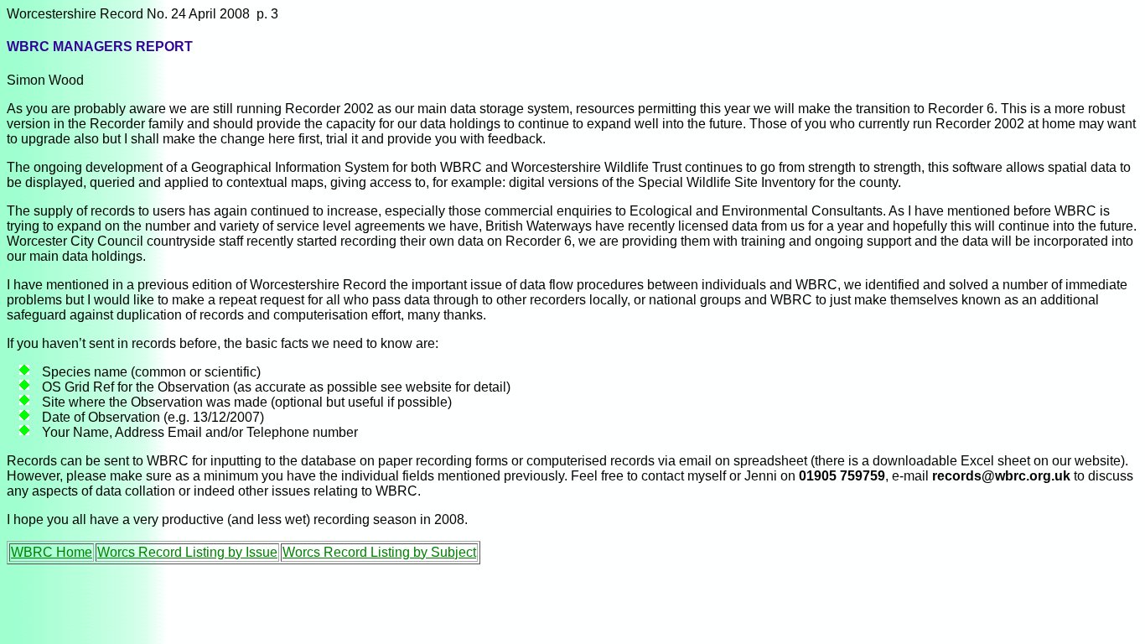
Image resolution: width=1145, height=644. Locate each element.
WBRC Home (51, 552)
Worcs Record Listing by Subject (379, 552)
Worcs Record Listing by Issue (187, 552)
